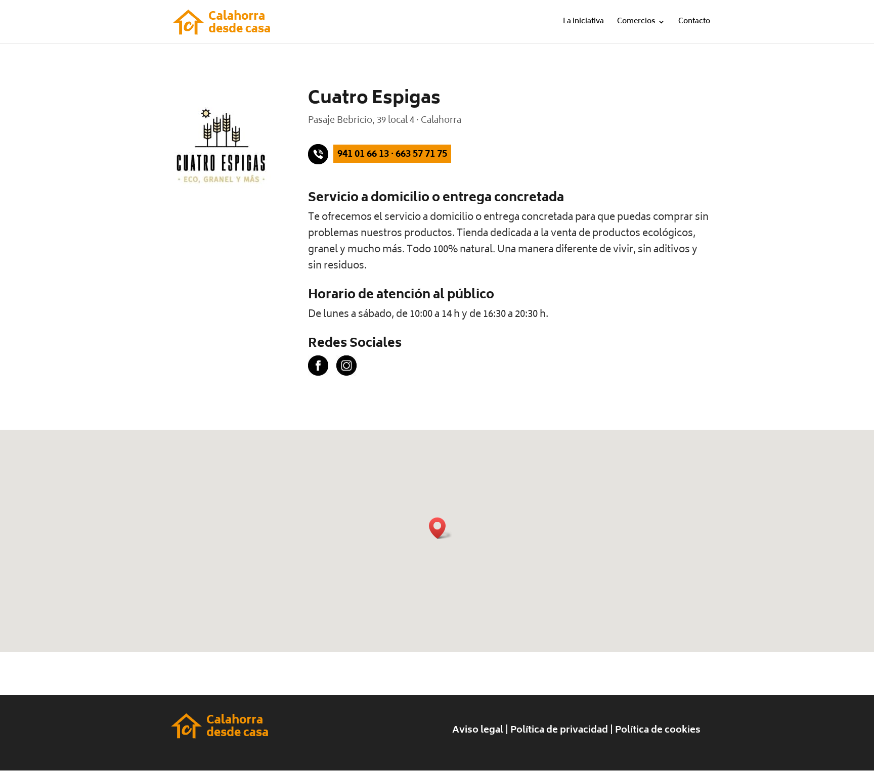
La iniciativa (583, 23)
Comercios (636, 23)
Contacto (694, 23)
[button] (440, 528)
